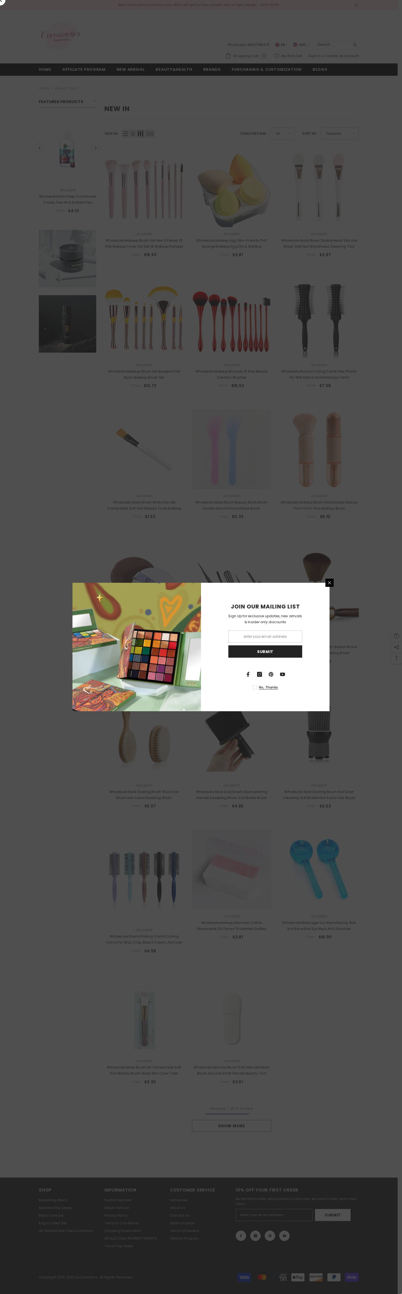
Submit (265, 651)
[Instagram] (259, 674)
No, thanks (268, 687)
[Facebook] (248, 674)
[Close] (329, 583)
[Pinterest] (271, 674)
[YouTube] (282, 674)
